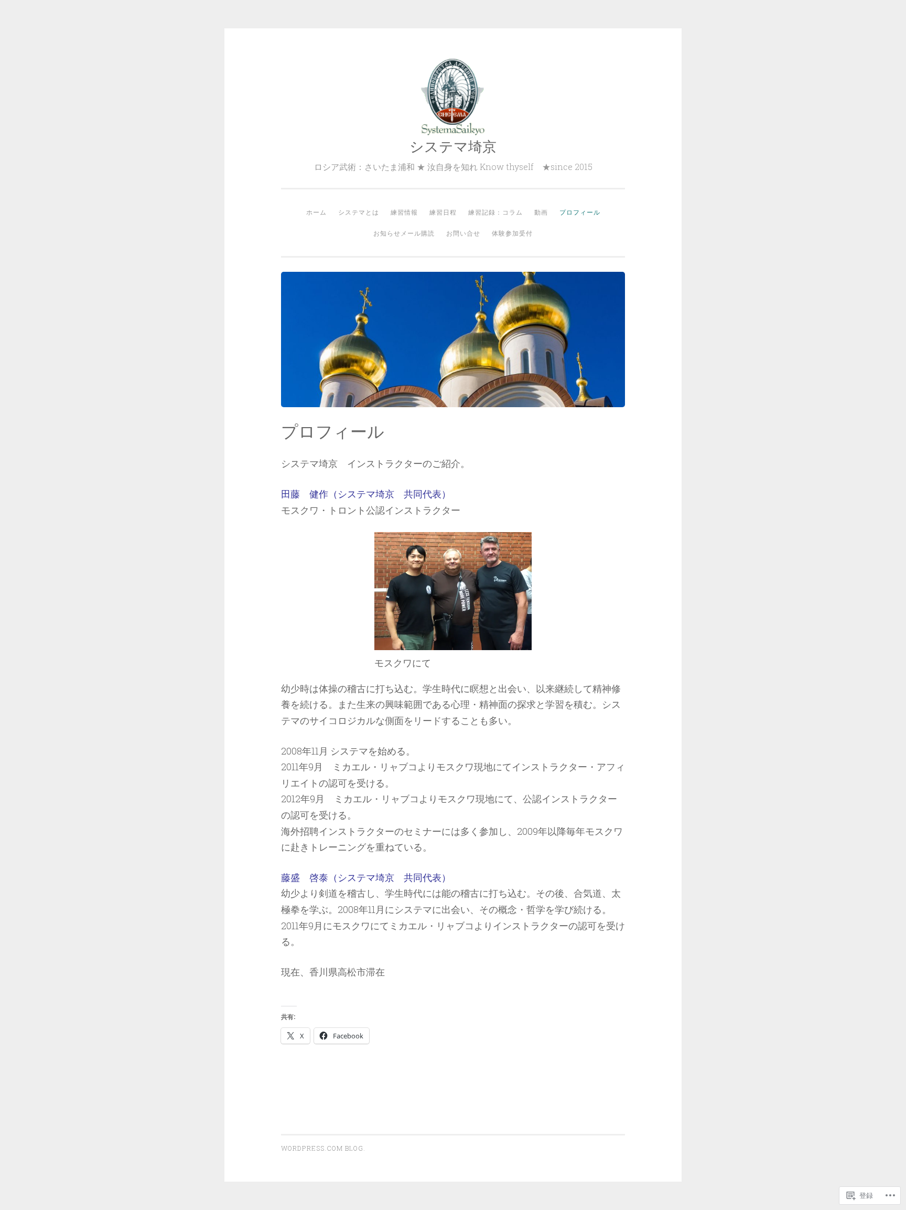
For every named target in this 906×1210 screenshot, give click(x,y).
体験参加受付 (512, 233)
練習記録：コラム (495, 212)
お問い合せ (463, 233)
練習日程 (443, 212)
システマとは (358, 212)
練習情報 (404, 212)
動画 (541, 212)
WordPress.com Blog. (323, 1148)
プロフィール (579, 212)
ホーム (316, 212)
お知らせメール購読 (404, 233)
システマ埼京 (453, 146)
